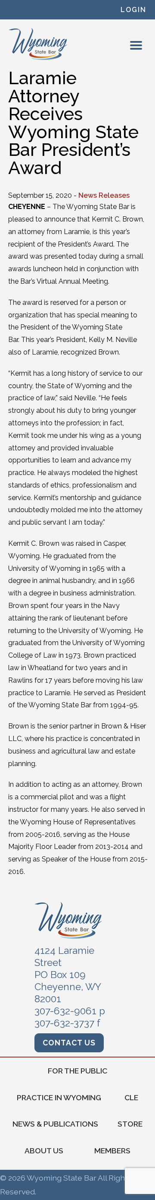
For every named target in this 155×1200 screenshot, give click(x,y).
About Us (44, 1150)
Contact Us (69, 1042)
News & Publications (55, 1123)
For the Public (77, 1070)
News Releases (104, 195)
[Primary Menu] (136, 45)
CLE (131, 1097)
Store (130, 1123)
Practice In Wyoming (59, 1097)
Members (112, 1150)
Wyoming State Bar (38, 44)
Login (133, 10)
